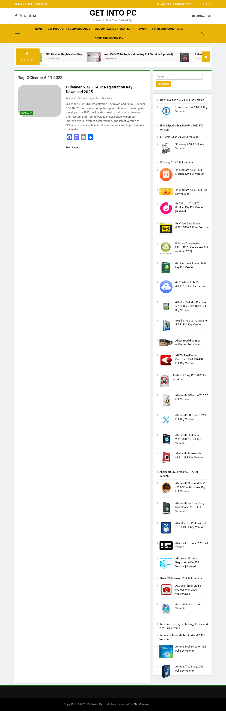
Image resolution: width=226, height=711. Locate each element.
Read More (72, 147)
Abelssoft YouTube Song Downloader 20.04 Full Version (189, 507)
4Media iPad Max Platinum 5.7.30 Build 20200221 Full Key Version (191, 306)
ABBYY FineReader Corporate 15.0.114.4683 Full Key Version (189, 359)
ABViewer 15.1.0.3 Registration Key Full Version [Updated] (187, 562)
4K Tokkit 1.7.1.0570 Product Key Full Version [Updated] (189, 207)
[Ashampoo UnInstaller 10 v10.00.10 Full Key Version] (173, 59)
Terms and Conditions (167, 28)
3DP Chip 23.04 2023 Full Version (178, 136)
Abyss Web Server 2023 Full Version (180, 578)
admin (72, 98)
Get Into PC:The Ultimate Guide (69, 28)
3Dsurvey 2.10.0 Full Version (176, 162)
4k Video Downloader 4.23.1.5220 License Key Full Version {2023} (191, 247)
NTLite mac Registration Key (174, 3)
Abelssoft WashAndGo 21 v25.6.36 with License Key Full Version (190, 487)
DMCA (143, 28)
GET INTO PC (113, 13)
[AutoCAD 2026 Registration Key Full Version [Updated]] (82, 57)
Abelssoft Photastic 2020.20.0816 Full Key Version (188, 439)
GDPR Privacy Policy (109, 38)
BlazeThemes (142, 704)
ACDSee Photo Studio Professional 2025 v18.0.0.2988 (188, 589)
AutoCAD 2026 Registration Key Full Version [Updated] (127, 54)
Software (26, 113)
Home (38, 28)
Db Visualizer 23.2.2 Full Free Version (181, 100)
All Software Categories (112, 28)
